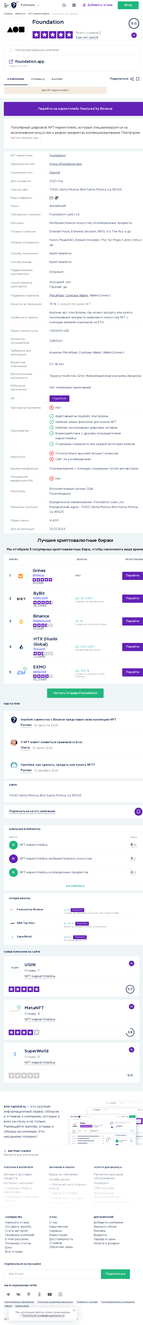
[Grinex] (20, 576)
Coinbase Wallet (76, 295)
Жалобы (57, 79)
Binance (41, 616)
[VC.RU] (60, 1294)
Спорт (12, 1205)
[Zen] (39, 1294)
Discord (55, 172)
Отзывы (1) (38, 79)
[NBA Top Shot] (12, 923)
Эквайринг (101, 1183)
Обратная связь (61, 1247)
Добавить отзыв (100, 5)
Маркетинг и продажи (68, 1198)
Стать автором (16, 1231)
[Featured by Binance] (12, 910)
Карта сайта (22, 1306)
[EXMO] (21, 672)
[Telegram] (7, 1294)
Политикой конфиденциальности (43, 1315)
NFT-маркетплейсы (34, 845)
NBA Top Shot (26, 923)
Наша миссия (58, 1226)
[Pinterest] (28, 1294)
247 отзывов (40, 679)
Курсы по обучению (63, 1174)
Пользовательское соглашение (118, 1302)
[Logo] (16, 29)
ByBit (39, 593)
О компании (15, 79)
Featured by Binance (30, 909)
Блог (8, 1247)
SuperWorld (24, 937)
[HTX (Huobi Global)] (21, 647)
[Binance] (21, 621)
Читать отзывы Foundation (75, 693)
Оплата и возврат (107, 1243)
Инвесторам (58, 1235)
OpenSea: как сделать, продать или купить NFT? (58, 765)
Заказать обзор (105, 1226)
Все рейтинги (75, 886)
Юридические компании (111, 1202)
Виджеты (100, 1235)
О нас (53, 1222)
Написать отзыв (17, 1222)
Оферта (8, 1306)
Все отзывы (14, 1252)
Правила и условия (87, 1302)
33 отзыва (38, 583)
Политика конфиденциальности (55, 1302)
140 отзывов (40, 605)
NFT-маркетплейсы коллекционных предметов (54, 872)
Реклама (100, 1231)
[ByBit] (21, 599)
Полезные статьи (18, 1243)
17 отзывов (39, 656)
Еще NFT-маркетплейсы (55, 90)
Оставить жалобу (18, 1226)
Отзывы (30, 970)
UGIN (30, 965)
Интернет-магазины (18, 1183)
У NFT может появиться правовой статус (52, 742)
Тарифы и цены (105, 1239)
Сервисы (55, 1231)
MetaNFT (34, 1008)
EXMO (39, 667)
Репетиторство (64, 1203)
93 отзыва (38, 628)
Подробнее (59, 398)
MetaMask (57, 295)
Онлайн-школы (59, 1179)
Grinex (39, 571)
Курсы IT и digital (64, 1193)
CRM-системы (104, 1188)
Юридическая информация (19, 1302)
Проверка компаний (19, 1235)
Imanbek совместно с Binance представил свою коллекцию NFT (68, 719)
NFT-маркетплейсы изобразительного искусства (56, 858)
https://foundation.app (66, 164)
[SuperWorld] (12, 937)
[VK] (18, 1294)
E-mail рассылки (16, 1239)
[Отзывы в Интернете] (15, 5)
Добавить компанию (108, 1222)
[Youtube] (49, 1294)
